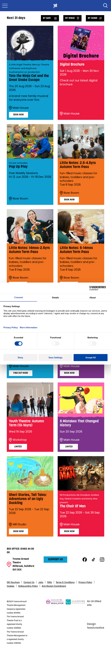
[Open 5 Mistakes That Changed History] (81, 399)
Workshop (20, 440)
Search (105, 5)
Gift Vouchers (13, 582)
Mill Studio (19, 524)
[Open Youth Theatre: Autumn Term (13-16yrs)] (30, 399)
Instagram (102, 559)
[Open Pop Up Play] (30, 141)
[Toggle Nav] (5, 5)
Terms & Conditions (65, 582)
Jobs (40, 582)
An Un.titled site (94, 603)
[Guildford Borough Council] (75, 622)
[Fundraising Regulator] (55, 622)
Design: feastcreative (95, 625)
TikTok (93, 559)
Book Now (18, 115)
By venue (70, 18)
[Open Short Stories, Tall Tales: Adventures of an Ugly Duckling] (30, 473)
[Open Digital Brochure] (81, 43)
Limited (18, 447)
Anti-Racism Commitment (54, 586)
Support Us (55, 559)
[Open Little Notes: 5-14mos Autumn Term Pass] (81, 226)
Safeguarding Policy (28, 586)
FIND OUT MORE (20, 373)
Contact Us (29, 582)
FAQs (49, 582)
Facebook (85, 559)
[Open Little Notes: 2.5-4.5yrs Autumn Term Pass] (81, 141)
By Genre (92, 18)
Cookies (10, 586)
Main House (21, 108)
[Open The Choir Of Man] (81, 473)
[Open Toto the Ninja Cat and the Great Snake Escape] (30, 43)
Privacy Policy (85, 582)
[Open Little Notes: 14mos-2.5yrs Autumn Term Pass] (30, 226)
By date (47, 18)
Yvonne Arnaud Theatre (55, 5)
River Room (20, 199)
